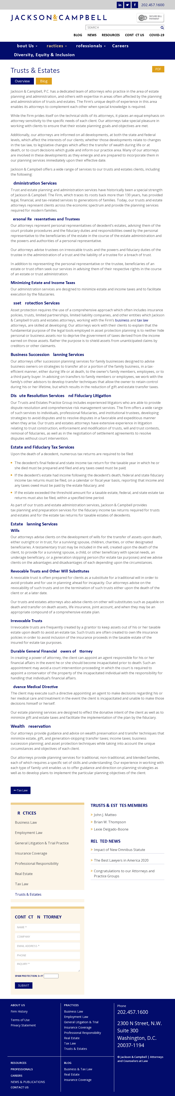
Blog (78, 35)
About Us (24, 46)
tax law (142, 320)
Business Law (26, 822)
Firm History (19, 1011)
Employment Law (28, 832)
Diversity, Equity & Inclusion (44, 55)
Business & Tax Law (78, 1069)
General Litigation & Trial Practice (42, 843)
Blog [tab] (44, 81)
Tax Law (22, 790)
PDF (158, 69)
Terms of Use (20, 1020)
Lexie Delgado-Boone (111, 829)
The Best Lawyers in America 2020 (121, 860)
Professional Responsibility (36, 863)
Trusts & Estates (28, 894)
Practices (54, 46)
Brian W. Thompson (110, 822)
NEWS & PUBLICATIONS (28, 1082)
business (122, 320)
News (92, 35)
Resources (111, 35)
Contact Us (134, 35)
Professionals (88, 46)
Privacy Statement (23, 1025)
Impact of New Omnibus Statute (119, 849)
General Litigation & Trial (81, 1022)
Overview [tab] (22, 81)
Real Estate (24, 873)
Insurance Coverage (31, 853)
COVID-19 (156, 35)
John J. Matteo (105, 814)
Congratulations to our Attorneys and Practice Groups (124, 873)
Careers (120, 46)
